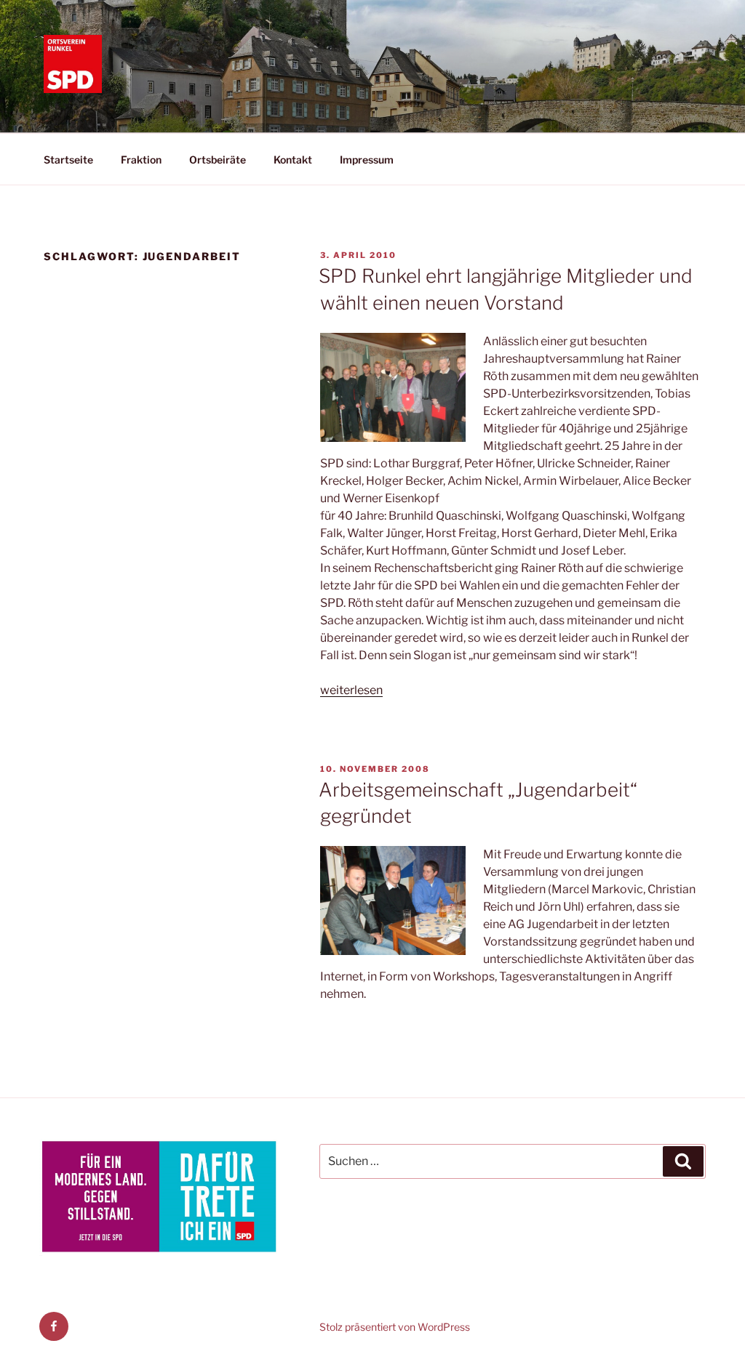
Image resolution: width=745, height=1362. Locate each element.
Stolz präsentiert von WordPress (394, 1327)
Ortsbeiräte (217, 159)
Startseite (68, 159)
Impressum (367, 159)
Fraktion (141, 159)
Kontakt (293, 159)
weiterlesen (351, 690)
